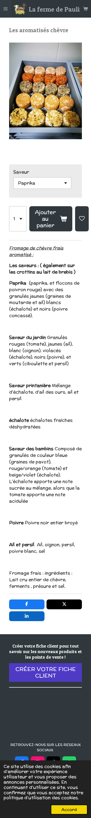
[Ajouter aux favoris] (82, 218)
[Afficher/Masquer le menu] (5, 9)
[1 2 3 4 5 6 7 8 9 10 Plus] (18, 218)
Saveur (21, 172)
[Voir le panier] (85, 9)
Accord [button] (69, 809)
